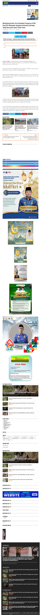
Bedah (5, 420)
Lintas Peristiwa (6, 422)
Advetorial (5, 420)
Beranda (5, 517)
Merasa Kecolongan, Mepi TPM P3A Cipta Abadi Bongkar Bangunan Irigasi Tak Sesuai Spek (18, 5)
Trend (4, 428)
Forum (5, 421)
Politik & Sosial (6, 425)
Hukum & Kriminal (6, 422)
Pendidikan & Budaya (15, 438)
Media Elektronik (5, 447)
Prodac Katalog (5, 445)
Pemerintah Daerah (7, 424)
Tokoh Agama (6, 427)
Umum (36, 5)
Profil (4, 426)
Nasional (5, 423)
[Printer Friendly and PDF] (20, 37)
